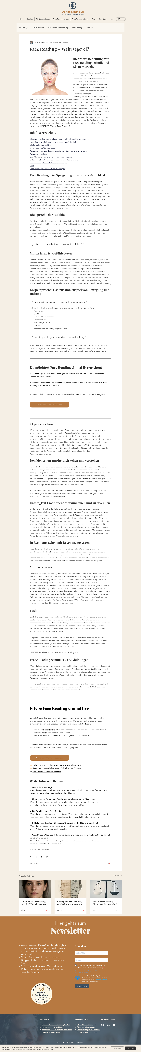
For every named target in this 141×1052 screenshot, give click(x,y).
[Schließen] (138, 1048)
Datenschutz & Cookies (75, 1042)
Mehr (88, 28)
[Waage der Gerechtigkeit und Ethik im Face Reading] (106, 889)
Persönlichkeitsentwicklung (58, 28)
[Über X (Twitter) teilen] (36, 857)
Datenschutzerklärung (45, 1049)
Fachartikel (45, 849)
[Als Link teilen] (47, 857)
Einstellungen (117, 1048)
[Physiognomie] (71, 889)
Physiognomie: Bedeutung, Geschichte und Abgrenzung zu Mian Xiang (70, 903)
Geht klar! (130, 1048)
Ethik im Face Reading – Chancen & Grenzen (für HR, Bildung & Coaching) (106, 902)
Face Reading (77, 28)
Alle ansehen (117, 876)
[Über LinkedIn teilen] (42, 857)
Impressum (61, 1042)
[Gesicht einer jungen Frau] (35, 889)
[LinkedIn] (108, 1025)
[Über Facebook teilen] (31, 857)
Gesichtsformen (38, 28)
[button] (42, 19)
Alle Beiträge (23, 28)
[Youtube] (114, 1025)
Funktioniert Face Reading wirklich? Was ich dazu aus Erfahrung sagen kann (33, 902)
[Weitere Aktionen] (110, 42)
